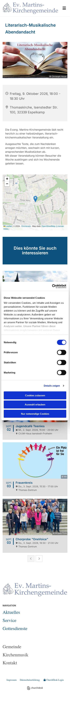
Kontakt (10, 662)
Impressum (12, 679)
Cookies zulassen (35, 395)
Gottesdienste (15, 628)
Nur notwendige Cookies (35, 413)
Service (9, 620)
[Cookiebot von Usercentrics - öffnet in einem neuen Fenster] (52, 286)
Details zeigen (52, 385)
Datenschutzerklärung (30, 679)
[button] (64, 8)
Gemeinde (12, 646)
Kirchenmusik (15, 654)
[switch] (61, 352)
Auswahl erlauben (35, 404)
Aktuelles (11, 612)
